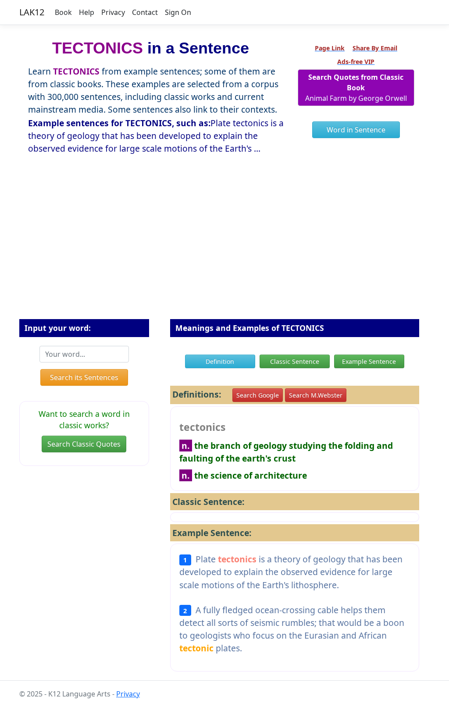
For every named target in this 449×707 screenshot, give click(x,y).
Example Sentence (369, 361)
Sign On (178, 12)
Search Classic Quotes (84, 444)
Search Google (257, 395)
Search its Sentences (84, 377)
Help (86, 12)
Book (63, 12)
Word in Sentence (356, 130)
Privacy (113, 12)
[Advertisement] (224, 255)
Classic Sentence (294, 361)
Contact (145, 12)
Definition (220, 361)
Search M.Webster (315, 395)
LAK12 (31, 12)
